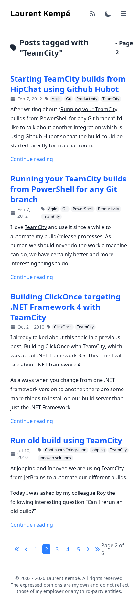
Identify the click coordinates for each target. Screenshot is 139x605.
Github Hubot (42, 136)
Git (68, 98)
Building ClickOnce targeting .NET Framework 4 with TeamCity (65, 306)
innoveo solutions (55, 457)
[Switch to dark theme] (108, 13)
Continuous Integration (65, 450)
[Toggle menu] (123, 13)
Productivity (86, 98)
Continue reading (31, 159)
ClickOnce (63, 327)
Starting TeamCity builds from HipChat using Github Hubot (68, 84)
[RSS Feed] (92, 13)
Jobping (98, 450)
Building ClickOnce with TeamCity (64, 346)
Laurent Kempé (40, 13)
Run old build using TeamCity (66, 440)
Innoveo (58, 468)
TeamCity (110, 98)
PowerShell (83, 209)
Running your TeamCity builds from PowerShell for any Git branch (68, 188)
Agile (56, 98)
